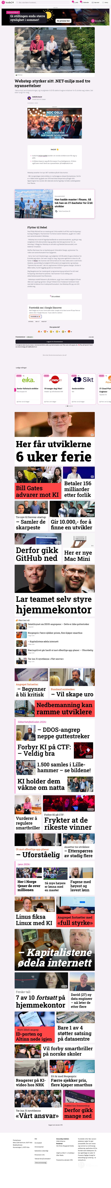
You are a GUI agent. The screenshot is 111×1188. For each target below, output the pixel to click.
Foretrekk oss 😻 (35, 316)
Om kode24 (38, 1143)
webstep (44, 321)
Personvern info (40, 1155)
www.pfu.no (81, 1160)
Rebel (36, 261)
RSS (36, 1139)
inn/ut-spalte (42, 156)
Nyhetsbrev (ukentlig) (41, 1151)
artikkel (30, 321)
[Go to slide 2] (67, 406)
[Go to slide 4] (70, 406)
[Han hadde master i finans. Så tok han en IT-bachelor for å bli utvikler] (34, 203)
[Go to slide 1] (66, 406)
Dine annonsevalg (40, 1163)
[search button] (17, 2)
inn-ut (37, 321)
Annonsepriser (39, 1147)
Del (55, 296)
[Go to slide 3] (69, 406)
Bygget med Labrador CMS (56, 1125)
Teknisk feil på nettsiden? (43, 1159)
